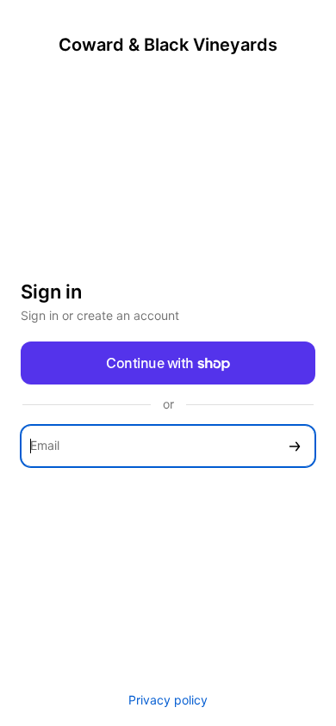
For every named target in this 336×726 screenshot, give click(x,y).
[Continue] (294, 446)
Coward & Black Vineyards (168, 44)
